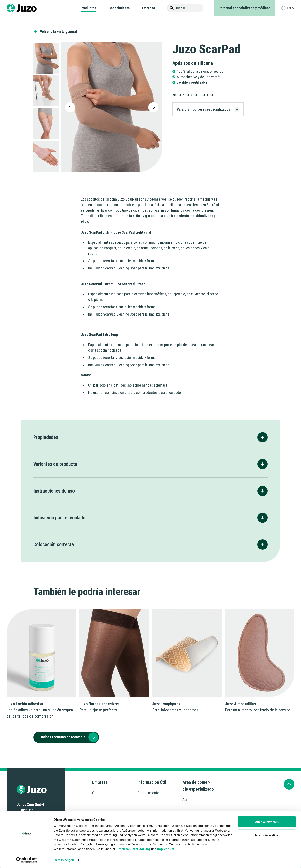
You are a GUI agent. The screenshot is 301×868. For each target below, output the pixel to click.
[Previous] (70, 107)
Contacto (99, 792)
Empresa (148, 8)
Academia (190, 799)
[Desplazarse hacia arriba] (289, 784)
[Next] (153, 107)
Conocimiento (119, 8)
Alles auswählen (267, 822)
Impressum (165, 848)
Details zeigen (64, 860)
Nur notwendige (266, 835)
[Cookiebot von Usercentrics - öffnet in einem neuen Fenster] (26, 860)
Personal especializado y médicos (244, 8)
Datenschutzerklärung (133, 848)
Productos (88, 8)
